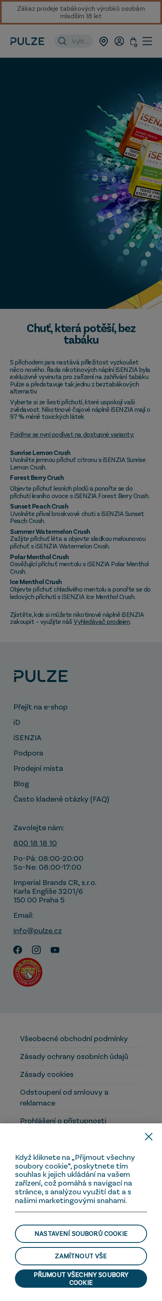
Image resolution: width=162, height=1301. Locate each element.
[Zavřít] (148, 1136)
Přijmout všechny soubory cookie (81, 1278)
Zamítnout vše (81, 1255)
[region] (81, 1212)
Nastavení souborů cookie (81, 1233)
